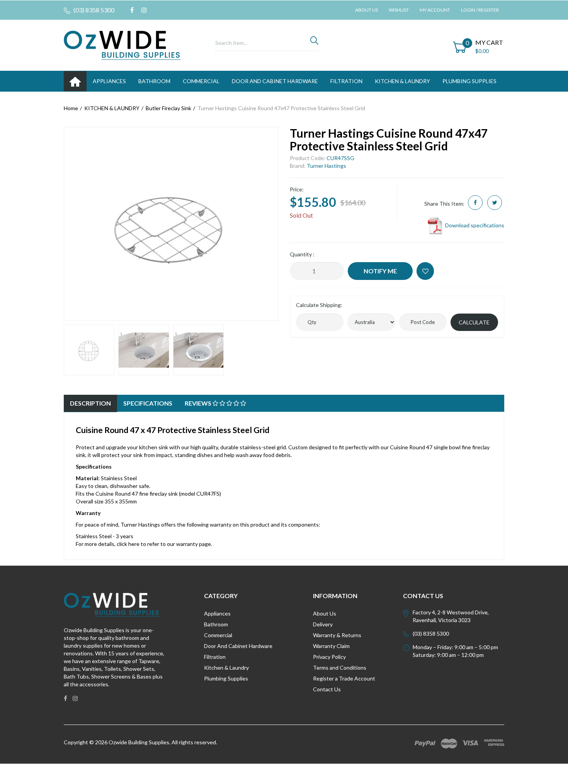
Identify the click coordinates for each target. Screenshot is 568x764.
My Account (435, 10)
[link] (132, 10)
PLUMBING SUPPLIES (469, 81)
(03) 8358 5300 (93, 10)
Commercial (201, 81)
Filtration (215, 656)
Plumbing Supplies (226, 678)
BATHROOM (154, 81)
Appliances (217, 613)
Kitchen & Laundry (226, 667)
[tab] (90, 403)
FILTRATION (346, 81)
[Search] (314, 42)
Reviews (199, 403)
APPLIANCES (109, 81)
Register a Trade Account (344, 678)
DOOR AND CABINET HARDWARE (275, 81)
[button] (425, 271)
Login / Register (480, 10)
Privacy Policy (329, 656)
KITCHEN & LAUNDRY (402, 81)
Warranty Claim (331, 646)
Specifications (147, 403)
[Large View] (89, 350)
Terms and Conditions (339, 667)
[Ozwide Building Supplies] (122, 44)
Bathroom (216, 624)
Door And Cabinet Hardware (238, 646)
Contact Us (327, 689)
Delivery (323, 624)
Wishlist (399, 10)
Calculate (474, 322)
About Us (366, 10)
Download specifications (474, 225)
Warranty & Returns (337, 635)
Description (90, 403)
